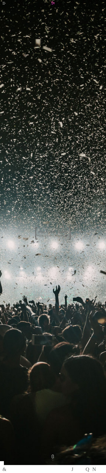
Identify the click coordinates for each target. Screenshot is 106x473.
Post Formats (59, 236)
